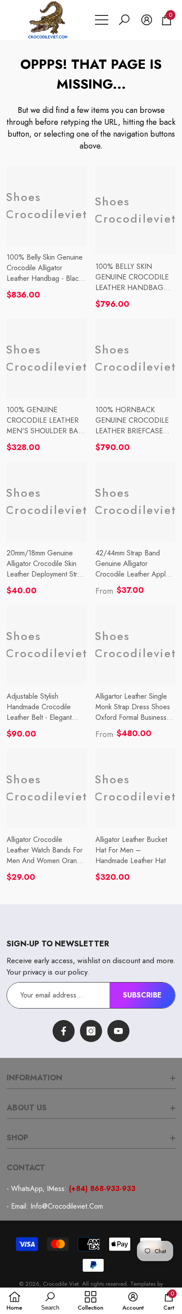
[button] (124, 19)
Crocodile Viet (61, 1284)
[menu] (101, 19)
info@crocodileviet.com (66, 1206)
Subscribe (142, 995)
